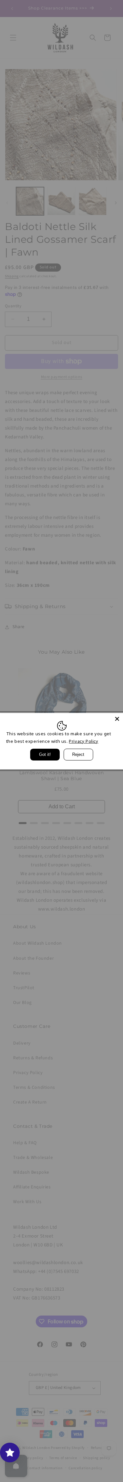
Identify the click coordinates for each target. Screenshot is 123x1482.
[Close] (117, 718)
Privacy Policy (83, 741)
